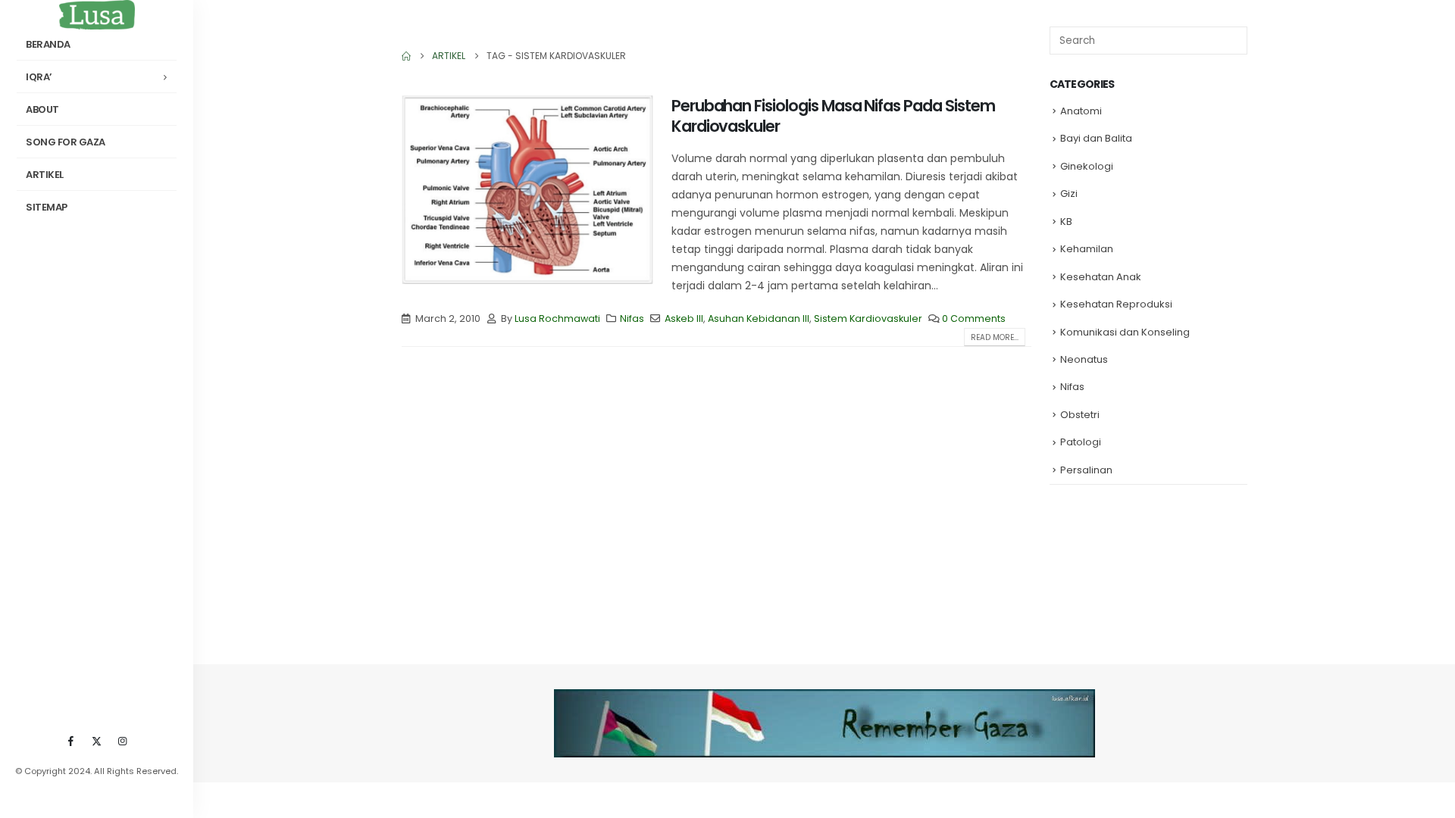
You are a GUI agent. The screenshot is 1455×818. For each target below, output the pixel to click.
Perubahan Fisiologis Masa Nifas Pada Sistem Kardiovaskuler (833, 116)
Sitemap (46, 207)
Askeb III (684, 318)
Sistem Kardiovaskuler (868, 318)
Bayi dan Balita (1096, 138)
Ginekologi (1086, 166)
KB (1066, 221)
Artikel (45, 174)
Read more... (994, 337)
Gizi (1069, 193)
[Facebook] (71, 740)
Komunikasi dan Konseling (1125, 332)
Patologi (1080, 442)
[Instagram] (122, 740)
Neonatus (1084, 359)
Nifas (632, 318)
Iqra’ (39, 77)
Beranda (48, 44)
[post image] (527, 189)
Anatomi (1081, 111)
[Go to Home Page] (406, 56)
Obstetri (1080, 414)
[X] (97, 740)
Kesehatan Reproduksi (1116, 304)
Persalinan (1086, 470)
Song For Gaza (65, 142)
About (42, 109)
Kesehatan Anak (1100, 277)
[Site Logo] (97, 15)
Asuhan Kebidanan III (758, 318)
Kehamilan (1086, 249)
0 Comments (974, 318)
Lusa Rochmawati (557, 318)
